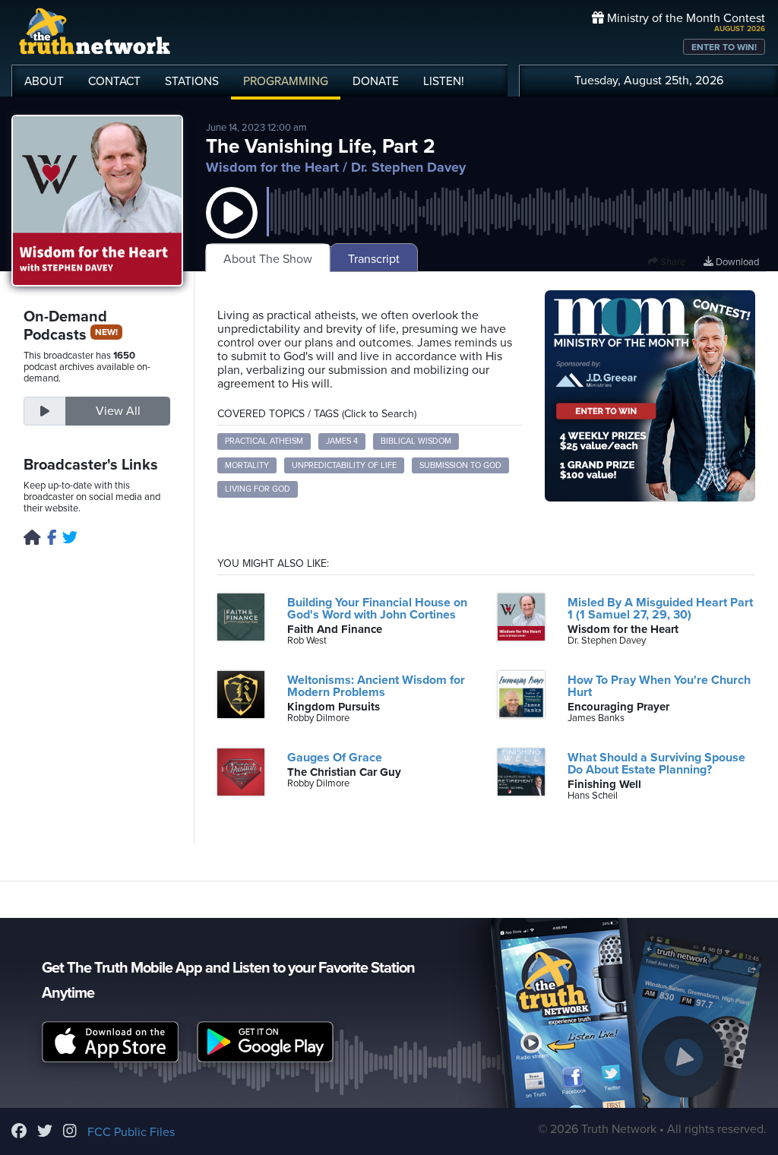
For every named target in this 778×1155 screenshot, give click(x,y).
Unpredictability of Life (344, 465)
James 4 (342, 441)
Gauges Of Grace (334, 757)
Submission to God (460, 465)
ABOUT (44, 81)
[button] (232, 228)
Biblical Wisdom (416, 441)
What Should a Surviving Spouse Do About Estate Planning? (656, 763)
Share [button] (671, 262)
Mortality (247, 465)
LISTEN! (443, 81)
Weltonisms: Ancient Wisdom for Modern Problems (376, 686)
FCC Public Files (131, 1132)
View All (118, 411)
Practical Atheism (264, 441)
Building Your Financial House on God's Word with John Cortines (377, 608)
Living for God (257, 489)
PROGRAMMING (285, 81)
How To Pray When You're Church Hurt (659, 686)
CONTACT (114, 81)
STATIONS (192, 81)
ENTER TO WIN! (724, 47)
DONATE (376, 81)
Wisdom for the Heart (272, 167)
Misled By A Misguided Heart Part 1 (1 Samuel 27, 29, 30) (660, 608)
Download (736, 262)
